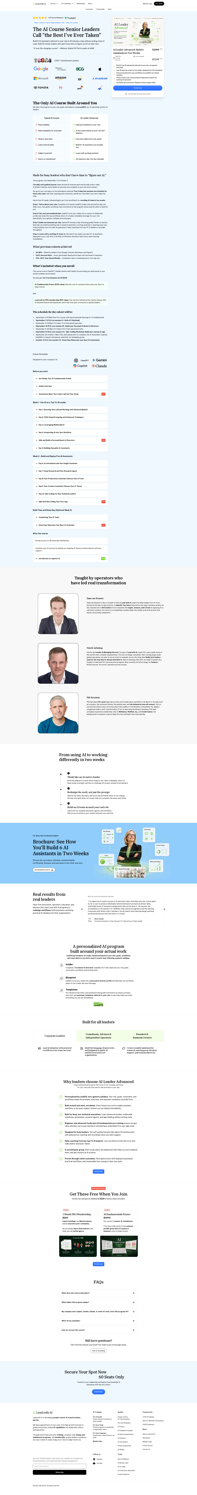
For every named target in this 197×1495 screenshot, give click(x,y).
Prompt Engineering (124, 1446)
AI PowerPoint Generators (126, 1470)
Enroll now (138, 88)
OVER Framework (148, 1424)
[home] (39, 4)
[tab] (55, 1036)
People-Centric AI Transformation (124, 1418)
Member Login (147, 4)
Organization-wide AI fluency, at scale (103, 1435)
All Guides (121, 1449)
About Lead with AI (149, 1434)
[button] (54, 3)
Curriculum (89, 9)
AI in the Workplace (124, 1423)
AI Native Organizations (125, 1434)
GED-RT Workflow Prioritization (153, 1421)
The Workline (135, 707)
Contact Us (146, 1449)
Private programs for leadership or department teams (103, 1427)
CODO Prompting (148, 1417)
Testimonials (100, 9)
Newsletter (146, 1438)
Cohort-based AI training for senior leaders (102, 1419)
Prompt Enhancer (123, 1474)
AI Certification (123, 1442)
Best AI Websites (123, 1459)
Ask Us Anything (98, 1351)
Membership (81, 3)
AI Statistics (122, 1438)
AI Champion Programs (125, 1430)
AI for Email (121, 1467)
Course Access (148, 1445)
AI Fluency (121, 1427)
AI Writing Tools (123, 1463)
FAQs (109, 9)
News (90, 3)
